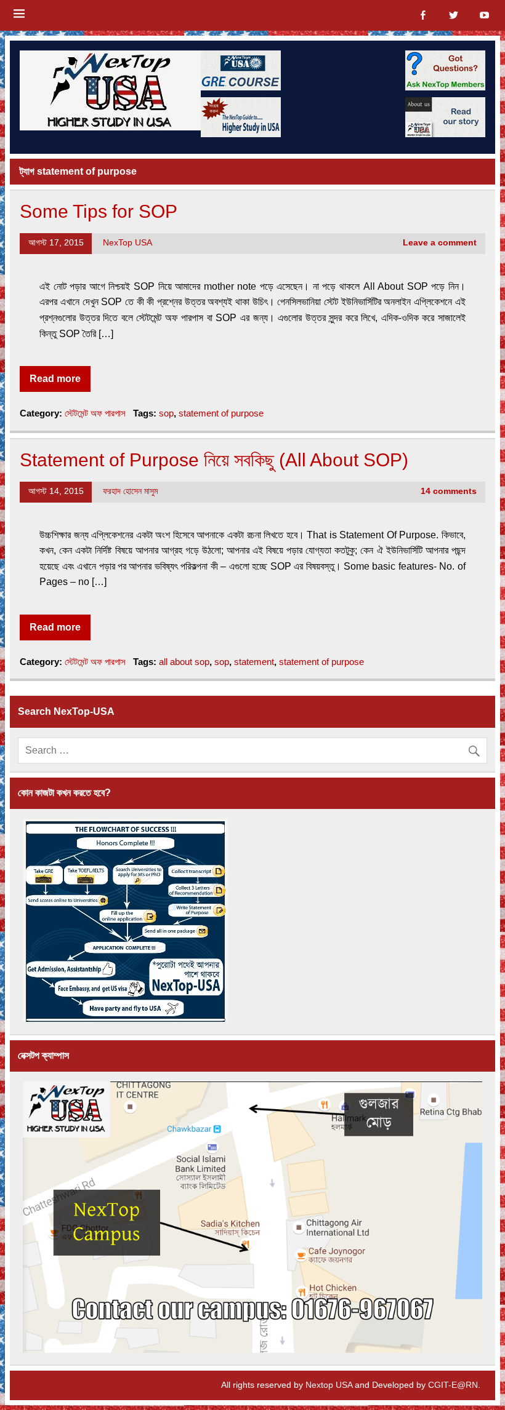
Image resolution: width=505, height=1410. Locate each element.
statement (254, 661)
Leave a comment (440, 242)
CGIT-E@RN (453, 1385)
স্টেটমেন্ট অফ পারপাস (95, 413)
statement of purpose (221, 413)
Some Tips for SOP (98, 211)
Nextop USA (328, 1385)
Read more (55, 378)
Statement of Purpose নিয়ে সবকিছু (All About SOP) (214, 459)
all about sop (184, 661)
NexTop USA (127, 242)
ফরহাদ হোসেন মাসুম (130, 491)
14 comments (449, 491)
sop (166, 413)
